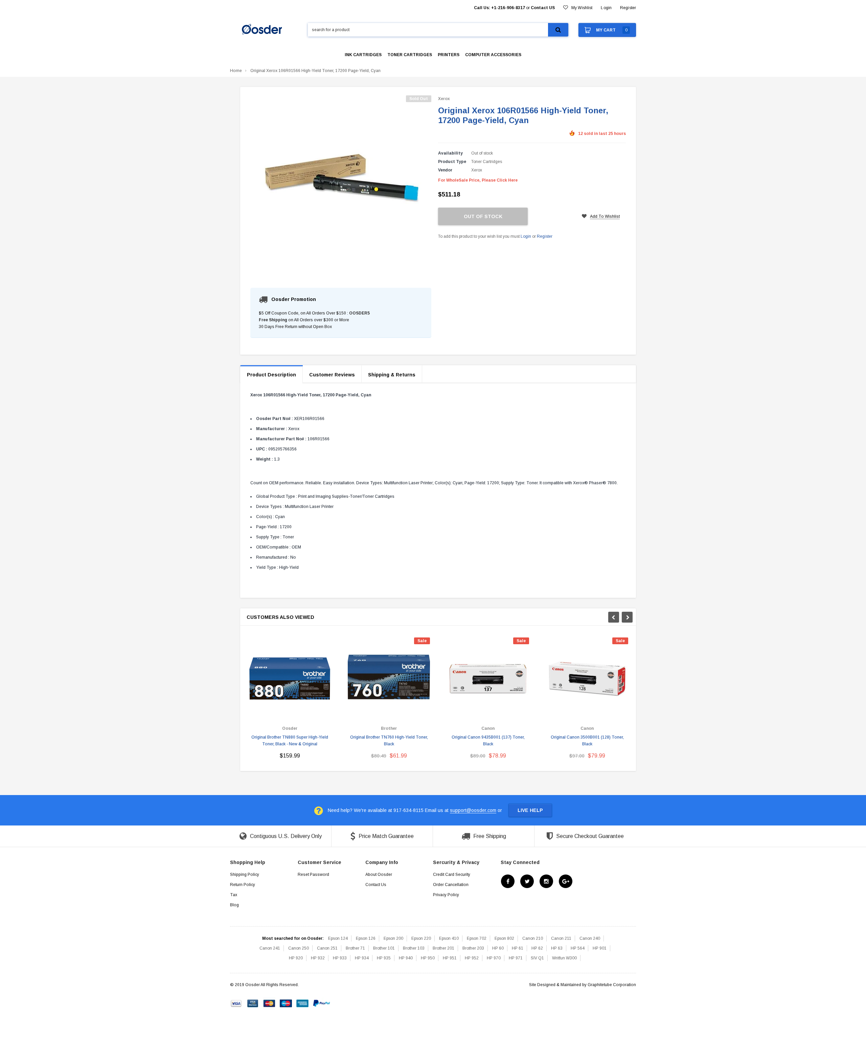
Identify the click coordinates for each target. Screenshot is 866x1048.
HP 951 (450, 958)
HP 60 (498, 948)
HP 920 (296, 958)
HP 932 (318, 958)
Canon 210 (532, 938)
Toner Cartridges (486, 161)
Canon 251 (327, 948)
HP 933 (340, 958)
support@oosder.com (473, 810)
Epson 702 (476, 938)
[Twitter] (527, 881)
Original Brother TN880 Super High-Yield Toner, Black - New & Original (289, 740)
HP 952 (472, 958)
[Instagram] (546, 881)
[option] (289, 700)
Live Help (530, 810)
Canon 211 (561, 938)
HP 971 (516, 958)
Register (628, 7)
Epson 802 (504, 938)
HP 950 (428, 958)
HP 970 (494, 958)
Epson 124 (338, 938)
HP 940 (406, 958)
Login (526, 236)
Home (236, 70)
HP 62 (537, 948)
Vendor (445, 170)
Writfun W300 (564, 958)
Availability (450, 153)
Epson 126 (365, 938)
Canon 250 (298, 948)
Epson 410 (449, 938)
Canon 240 (589, 938)
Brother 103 (414, 948)
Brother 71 (355, 948)
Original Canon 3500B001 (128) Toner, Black (587, 740)
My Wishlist (581, 7)
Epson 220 (421, 938)
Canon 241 (269, 948)
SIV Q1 (537, 958)
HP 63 (557, 948)
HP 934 (362, 958)
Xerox (444, 98)
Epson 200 (393, 938)
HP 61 (517, 948)
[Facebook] (508, 881)
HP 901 (600, 948)
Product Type (452, 161)
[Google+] (566, 881)
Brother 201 (443, 948)
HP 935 (384, 958)
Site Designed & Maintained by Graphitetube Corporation (582, 984)
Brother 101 (384, 948)
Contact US (543, 7)
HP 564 (578, 948)
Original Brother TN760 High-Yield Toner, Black (389, 740)
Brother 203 (473, 948)
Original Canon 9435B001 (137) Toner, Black (488, 740)
